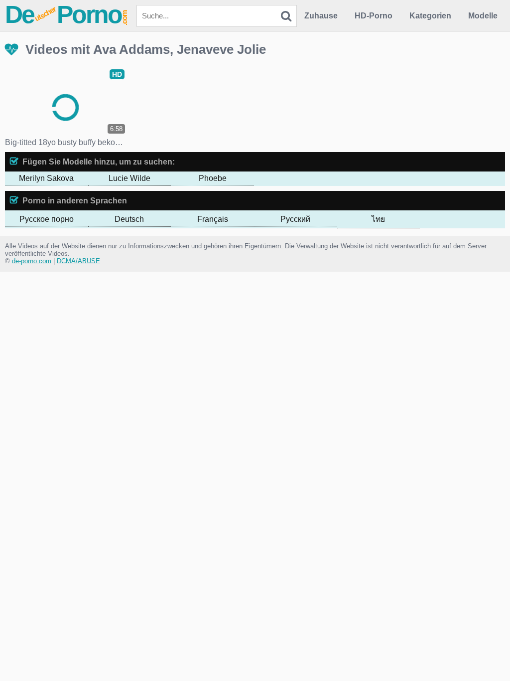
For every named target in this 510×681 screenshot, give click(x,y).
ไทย (378, 219)
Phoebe (213, 178)
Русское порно (46, 219)
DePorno (66, 14)
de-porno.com (31, 261)
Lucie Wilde (129, 178)
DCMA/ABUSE (78, 261)
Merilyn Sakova (46, 178)
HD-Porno (373, 15)
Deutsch (129, 219)
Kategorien (430, 15)
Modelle (483, 15)
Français (212, 219)
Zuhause (321, 15)
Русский (295, 219)
